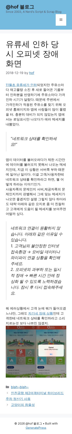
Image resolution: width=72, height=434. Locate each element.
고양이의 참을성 (23, 405)
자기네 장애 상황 (40, 313)
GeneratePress (36, 428)
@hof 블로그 (20, 7)
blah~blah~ (20, 387)
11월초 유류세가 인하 (21, 85)
